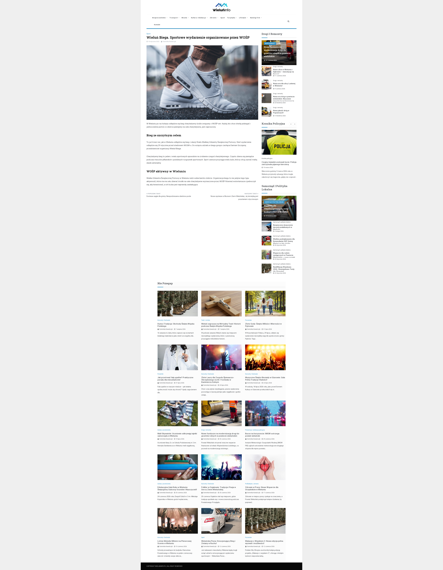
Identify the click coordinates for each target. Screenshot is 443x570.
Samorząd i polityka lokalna (274, 202)
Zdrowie (213, 18)
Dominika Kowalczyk (169, 41)
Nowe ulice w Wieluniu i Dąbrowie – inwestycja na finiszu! (283, 72)
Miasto (184, 18)
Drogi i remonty (270, 43)
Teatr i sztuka (205, 320)
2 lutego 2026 (279, 231)
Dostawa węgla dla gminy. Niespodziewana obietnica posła (169, 196)
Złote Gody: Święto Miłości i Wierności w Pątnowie (263, 325)
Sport (222, 18)
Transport (174, 18)
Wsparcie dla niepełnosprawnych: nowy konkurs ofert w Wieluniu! (276, 208)
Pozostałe (248, 320)
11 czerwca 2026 (280, 76)
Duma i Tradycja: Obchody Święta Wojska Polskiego (175, 325)
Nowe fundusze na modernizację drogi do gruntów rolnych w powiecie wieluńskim (220, 434)
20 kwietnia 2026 (280, 103)
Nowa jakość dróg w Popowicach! (281, 112)
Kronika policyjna (267, 158)
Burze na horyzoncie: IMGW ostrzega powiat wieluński (262, 434)
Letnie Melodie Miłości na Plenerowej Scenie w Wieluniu (174, 542)
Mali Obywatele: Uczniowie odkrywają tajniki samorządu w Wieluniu (177, 434)
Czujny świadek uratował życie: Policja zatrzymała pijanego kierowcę (279, 163)
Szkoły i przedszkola (164, 430)
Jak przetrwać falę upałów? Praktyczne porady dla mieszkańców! (175, 378)
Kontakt (157, 25)
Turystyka (231, 18)
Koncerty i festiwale (163, 320)
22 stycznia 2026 (280, 273)
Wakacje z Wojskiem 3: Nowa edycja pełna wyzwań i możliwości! (264, 542)
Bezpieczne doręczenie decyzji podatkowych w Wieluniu (283, 227)
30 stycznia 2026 (280, 245)
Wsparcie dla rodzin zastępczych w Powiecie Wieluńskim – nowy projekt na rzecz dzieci (284, 256)
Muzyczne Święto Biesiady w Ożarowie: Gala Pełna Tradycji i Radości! (265, 378)
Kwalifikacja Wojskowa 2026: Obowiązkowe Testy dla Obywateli (283, 269)
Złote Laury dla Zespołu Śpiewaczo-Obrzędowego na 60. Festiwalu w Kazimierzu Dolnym (217, 379)
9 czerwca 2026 (280, 89)
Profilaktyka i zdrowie (252, 484)
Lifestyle (242, 18)
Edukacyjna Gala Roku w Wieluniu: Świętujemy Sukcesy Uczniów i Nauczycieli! (177, 488)
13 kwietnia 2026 (280, 116)
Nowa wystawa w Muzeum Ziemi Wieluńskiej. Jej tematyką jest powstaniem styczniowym (234, 197)
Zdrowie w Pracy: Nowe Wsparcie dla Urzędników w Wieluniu (261, 488)
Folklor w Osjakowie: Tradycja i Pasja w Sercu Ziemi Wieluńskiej (218, 488)
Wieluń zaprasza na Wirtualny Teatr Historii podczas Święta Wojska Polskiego (221, 325)
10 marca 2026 (268, 167)
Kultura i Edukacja (198, 18)
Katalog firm (255, 18)
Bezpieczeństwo (159, 18)
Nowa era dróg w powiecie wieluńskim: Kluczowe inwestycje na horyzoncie (284, 99)
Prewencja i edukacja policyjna (255, 430)
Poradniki (160, 374)
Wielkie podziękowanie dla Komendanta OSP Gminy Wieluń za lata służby (284, 241)
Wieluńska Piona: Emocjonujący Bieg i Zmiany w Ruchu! (218, 542)
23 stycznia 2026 (280, 259)
